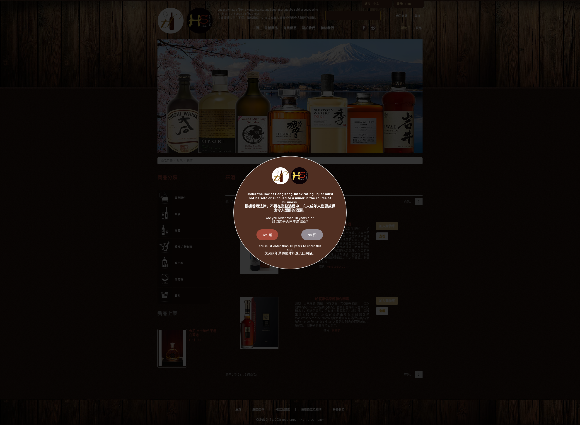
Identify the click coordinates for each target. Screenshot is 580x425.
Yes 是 (267, 235)
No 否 (312, 235)
